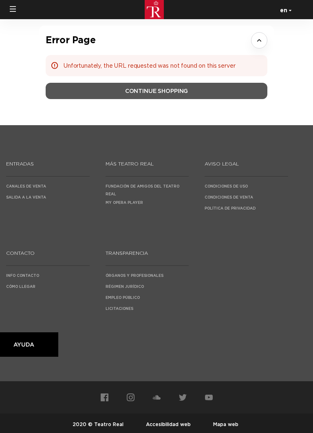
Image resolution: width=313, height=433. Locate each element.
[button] (13, 9)
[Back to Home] (156, 9)
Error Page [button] (70, 39)
